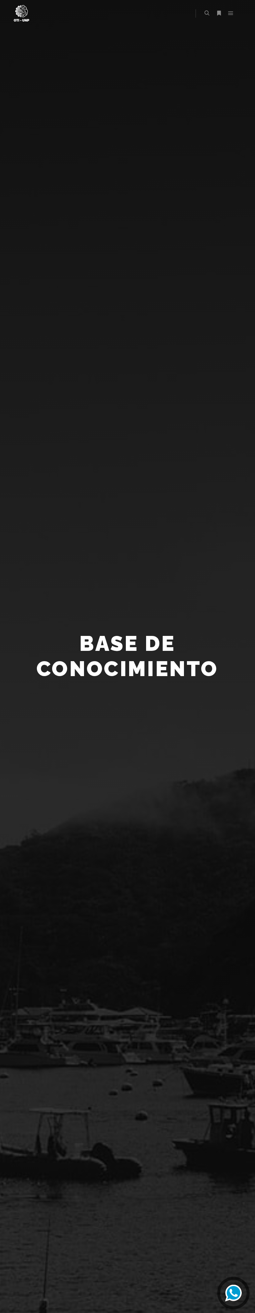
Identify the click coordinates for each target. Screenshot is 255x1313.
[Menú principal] (231, 13)
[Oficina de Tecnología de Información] (21, 13)
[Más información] (219, 13)
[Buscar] (207, 13)
